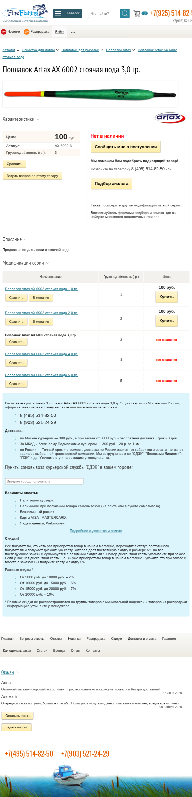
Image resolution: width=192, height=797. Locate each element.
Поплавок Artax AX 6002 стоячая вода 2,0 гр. (41, 313)
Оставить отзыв (18, 716)
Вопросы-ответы (32, 638)
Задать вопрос (17, 727)
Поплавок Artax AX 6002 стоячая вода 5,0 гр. (41, 375)
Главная (7, 638)
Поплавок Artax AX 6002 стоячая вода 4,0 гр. (41, 354)
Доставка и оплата (142, 638)
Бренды (59, 650)
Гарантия (169, 638)
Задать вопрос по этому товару (32, 176)
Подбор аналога (111, 183)
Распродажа (39, 31)
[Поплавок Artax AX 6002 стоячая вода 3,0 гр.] (90, 106)
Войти (59, 32)
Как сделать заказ (17, 650)
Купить (167, 297)
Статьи (42, 650)
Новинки (14, 31)
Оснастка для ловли (38, 50)
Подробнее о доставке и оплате (96, 531)
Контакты (93, 650)
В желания (41, 298)
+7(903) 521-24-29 (85, 753)
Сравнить (14, 164)
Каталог (8, 50)
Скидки (116, 638)
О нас (75, 650)
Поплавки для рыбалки (80, 50)
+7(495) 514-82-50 (29, 753)
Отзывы (56, 638)
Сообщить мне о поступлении (126, 146)
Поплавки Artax (118, 50)
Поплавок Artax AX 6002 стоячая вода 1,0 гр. (41, 289)
